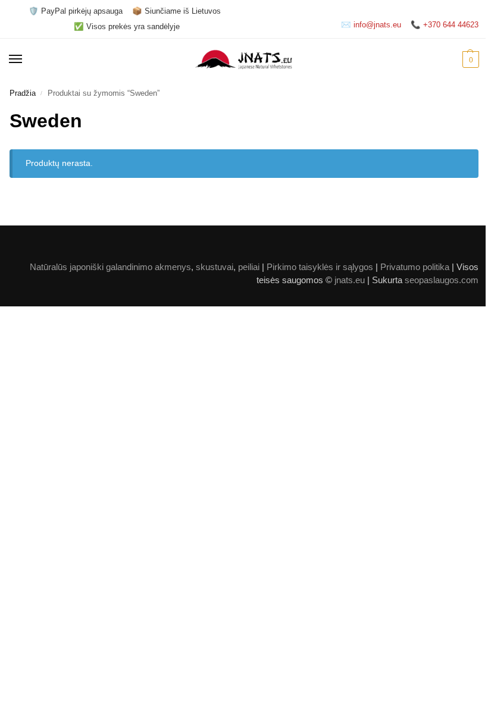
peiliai (248, 267)
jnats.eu (349, 280)
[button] (469, 59)
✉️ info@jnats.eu (371, 24)
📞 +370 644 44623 (444, 24)
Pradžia (23, 93)
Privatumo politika (414, 267)
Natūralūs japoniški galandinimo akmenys (110, 267)
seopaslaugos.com (441, 280)
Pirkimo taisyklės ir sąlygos (320, 267)
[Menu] (27, 59)
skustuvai (214, 267)
